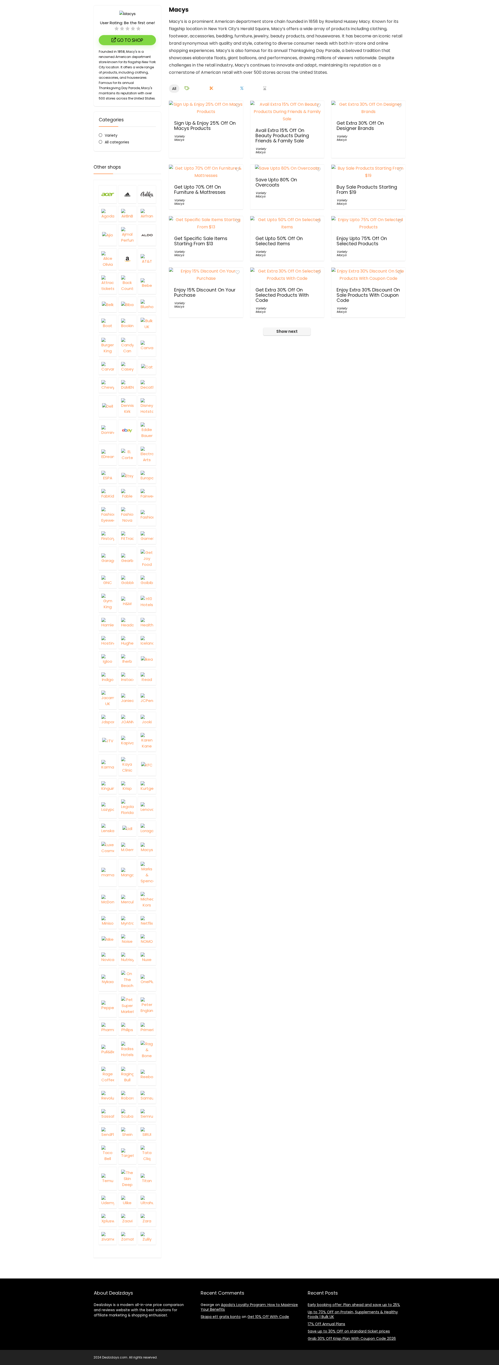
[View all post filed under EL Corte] (127, 454)
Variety (111, 135)
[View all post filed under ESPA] (108, 475)
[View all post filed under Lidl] (127, 828)
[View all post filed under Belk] (108, 304)
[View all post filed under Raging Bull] (127, 1074)
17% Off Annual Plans (326, 1324)
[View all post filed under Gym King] (108, 601)
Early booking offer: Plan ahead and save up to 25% (354, 1304)
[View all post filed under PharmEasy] (108, 1027)
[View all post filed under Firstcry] (108, 536)
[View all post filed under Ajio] (108, 235)
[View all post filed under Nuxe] (147, 957)
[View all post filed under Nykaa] (108, 979)
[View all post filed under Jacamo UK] (108, 698)
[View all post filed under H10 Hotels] (147, 601)
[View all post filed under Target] (127, 1153)
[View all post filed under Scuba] (127, 1114)
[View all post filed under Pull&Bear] (108, 1049)
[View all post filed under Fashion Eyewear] (108, 515)
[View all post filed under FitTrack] (127, 536)
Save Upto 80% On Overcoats (276, 182)
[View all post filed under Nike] (108, 939)
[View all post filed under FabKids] (108, 494)
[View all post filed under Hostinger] (108, 641)
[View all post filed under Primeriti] (147, 1027)
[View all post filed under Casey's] (127, 367)
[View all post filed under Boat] (108, 323)
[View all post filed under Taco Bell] (108, 1153)
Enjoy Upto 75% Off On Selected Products (362, 241)
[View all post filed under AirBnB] (127, 214)
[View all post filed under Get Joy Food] (147, 558)
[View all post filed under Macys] (147, 847)
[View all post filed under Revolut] (108, 1096)
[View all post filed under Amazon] (127, 259)
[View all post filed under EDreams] (108, 454)
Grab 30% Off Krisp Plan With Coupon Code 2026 (352, 1338)
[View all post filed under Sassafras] (108, 1114)
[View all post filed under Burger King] (108, 345)
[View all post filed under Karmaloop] (108, 765)
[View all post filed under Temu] (108, 1178)
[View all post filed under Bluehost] (147, 304)
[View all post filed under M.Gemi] (127, 847)
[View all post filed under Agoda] (108, 214)
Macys (179, 139)
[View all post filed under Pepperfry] (108, 1005)
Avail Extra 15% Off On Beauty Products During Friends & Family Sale (282, 135)
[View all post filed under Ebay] (127, 430)
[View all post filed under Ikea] (147, 659)
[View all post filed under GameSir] (147, 536)
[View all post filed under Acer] (108, 194)
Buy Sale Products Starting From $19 (367, 189)
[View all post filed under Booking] (127, 323)
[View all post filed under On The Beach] (127, 979)
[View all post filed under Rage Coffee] (108, 1074)
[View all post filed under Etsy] (127, 475)
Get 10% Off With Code (268, 1316)
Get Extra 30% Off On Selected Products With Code (282, 295)
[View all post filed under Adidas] (127, 194)
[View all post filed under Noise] (127, 939)
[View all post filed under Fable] (127, 494)
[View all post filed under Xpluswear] (108, 1219)
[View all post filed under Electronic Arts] (147, 454)
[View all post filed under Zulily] (147, 1237)
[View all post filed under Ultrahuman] (147, 1200)
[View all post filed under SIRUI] (147, 1132)
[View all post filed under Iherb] (127, 659)
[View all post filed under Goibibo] (147, 580)
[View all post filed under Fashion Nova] (127, 515)
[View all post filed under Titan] (147, 1178)
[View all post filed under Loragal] (147, 828)
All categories (117, 142)
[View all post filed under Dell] (108, 406)
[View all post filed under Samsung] (147, 1096)
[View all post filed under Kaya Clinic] (127, 765)
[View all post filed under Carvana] (108, 367)
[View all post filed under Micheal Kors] (147, 900)
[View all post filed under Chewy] (108, 385)
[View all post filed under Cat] (147, 367)
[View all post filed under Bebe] (147, 283)
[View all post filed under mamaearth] (108, 872)
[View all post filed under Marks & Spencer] (147, 872)
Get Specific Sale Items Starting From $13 (200, 241)
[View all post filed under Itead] (147, 677)
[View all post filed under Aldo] (147, 235)
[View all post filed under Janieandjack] (127, 698)
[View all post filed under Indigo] (108, 677)
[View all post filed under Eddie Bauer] (147, 430)
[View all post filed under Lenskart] (108, 828)
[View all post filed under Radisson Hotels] (127, 1049)
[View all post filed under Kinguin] (108, 786)
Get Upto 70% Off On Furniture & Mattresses (200, 189)
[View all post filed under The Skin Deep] (127, 1178)
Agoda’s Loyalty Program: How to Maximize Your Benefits (249, 1307)
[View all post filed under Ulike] (127, 1200)
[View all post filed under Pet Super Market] (127, 1005)
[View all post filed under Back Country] (127, 283)
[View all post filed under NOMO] (147, 939)
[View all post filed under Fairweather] (147, 494)
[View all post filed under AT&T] (147, 259)
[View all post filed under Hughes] (127, 641)
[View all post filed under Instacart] (127, 677)
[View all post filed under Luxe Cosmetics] (108, 847)
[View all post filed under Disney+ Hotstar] (147, 406)
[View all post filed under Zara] (147, 1219)
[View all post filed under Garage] (108, 558)
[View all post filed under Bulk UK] (147, 323)
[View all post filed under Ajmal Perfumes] (127, 235)
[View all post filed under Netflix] (147, 921)
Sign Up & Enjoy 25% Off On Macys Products (205, 125)
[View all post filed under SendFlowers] (108, 1132)
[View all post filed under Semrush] (147, 1114)
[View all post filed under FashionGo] (147, 515)
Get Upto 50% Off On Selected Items (279, 241)
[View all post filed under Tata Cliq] (147, 1153)
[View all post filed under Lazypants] (108, 807)
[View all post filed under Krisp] (127, 786)
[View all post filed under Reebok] (147, 1074)
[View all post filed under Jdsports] (108, 719)
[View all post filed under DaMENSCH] (127, 385)
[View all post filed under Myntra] (127, 921)
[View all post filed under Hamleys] (108, 623)
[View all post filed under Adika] (147, 194)
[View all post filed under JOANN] (127, 719)
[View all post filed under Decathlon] (147, 385)
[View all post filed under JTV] (108, 741)
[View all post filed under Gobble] (127, 580)
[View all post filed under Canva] (147, 345)
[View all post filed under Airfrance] (147, 214)
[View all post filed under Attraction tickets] (108, 283)
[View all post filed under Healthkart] (147, 623)
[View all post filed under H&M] (127, 601)
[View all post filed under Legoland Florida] (127, 807)
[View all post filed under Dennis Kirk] (127, 406)
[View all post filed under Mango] (127, 872)
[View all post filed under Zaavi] (127, 1219)
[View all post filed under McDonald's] (108, 900)
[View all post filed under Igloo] (108, 659)
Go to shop (129, 40)
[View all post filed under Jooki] (147, 719)
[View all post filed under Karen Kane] (147, 741)
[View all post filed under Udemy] (108, 1200)
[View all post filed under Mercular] (127, 900)
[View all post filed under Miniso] (108, 921)
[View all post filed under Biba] (127, 304)
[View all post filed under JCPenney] (147, 698)
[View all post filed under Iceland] (147, 641)
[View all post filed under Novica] (108, 957)
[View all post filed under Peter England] (147, 1005)
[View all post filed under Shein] (127, 1132)
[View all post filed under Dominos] (108, 430)
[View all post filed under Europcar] (147, 475)
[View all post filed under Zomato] (127, 1237)
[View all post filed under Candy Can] (127, 345)
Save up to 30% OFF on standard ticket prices (349, 1331)
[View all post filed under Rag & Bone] (147, 1049)
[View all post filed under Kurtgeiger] (147, 786)
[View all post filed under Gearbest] (127, 558)
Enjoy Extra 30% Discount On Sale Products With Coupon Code (368, 295)
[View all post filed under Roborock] (127, 1096)
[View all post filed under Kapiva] (127, 741)
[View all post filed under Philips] (127, 1027)
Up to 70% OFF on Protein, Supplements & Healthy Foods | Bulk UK (353, 1314)
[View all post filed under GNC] (108, 580)
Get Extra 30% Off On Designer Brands (360, 125)
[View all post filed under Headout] (127, 623)
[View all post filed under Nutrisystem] (127, 957)
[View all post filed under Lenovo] (147, 807)
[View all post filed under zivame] (108, 1237)
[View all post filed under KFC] (147, 765)
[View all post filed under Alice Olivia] (108, 259)
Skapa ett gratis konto (221, 1316)
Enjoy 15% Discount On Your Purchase (204, 292)
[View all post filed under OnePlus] (147, 979)
